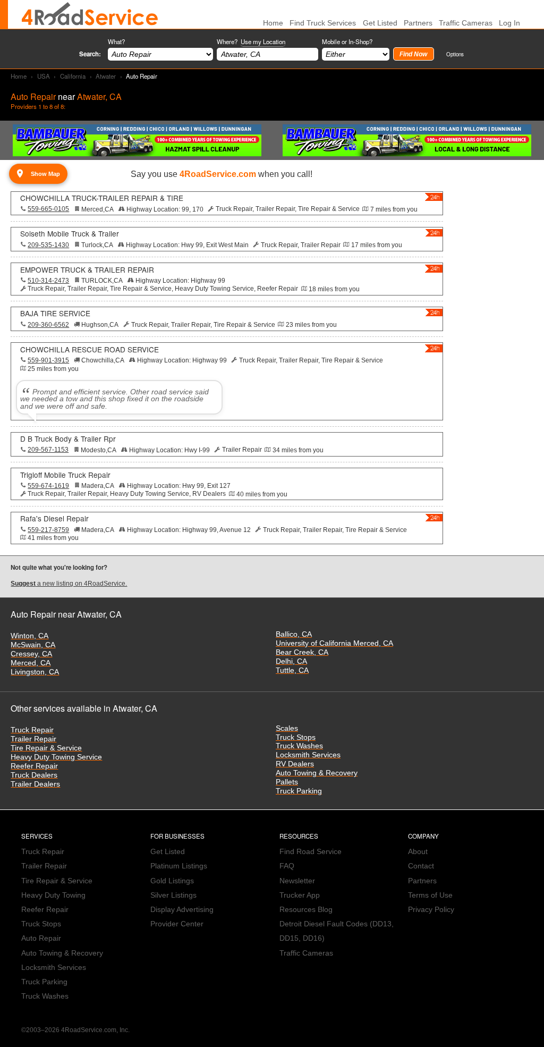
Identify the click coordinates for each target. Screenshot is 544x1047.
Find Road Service (310, 852)
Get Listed (380, 23)
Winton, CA (29, 636)
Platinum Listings (178, 866)
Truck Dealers (34, 775)
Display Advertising (182, 910)
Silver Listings (173, 895)
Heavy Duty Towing (53, 895)
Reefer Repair (34, 766)
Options (455, 53)
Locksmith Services (308, 755)
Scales (287, 728)
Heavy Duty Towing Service (56, 757)
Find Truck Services (323, 23)
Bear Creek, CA (302, 652)
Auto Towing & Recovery (317, 773)
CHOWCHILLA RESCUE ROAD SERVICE (89, 349)
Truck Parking (299, 791)
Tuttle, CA (292, 670)
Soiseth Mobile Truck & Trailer (69, 233)
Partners (418, 23)
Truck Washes (299, 746)
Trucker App (299, 895)
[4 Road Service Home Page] (90, 14)
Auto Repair (41, 938)
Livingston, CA (35, 672)
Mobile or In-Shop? (347, 41)
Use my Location (263, 41)
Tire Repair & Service (46, 748)
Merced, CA (30, 663)
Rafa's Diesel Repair (54, 518)
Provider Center (176, 924)
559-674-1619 (48, 486)
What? (116, 41)
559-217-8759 (48, 530)
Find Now (413, 54)
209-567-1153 (48, 449)
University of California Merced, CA (334, 643)
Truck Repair (32, 730)
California (73, 76)
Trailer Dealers (35, 784)
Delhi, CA (291, 661)
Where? (251, 41)
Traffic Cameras (465, 23)
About (418, 852)
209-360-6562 (48, 325)
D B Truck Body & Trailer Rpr (68, 438)
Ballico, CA (294, 634)
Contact (421, 866)
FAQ (286, 866)
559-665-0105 (48, 209)
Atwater (106, 76)
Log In (509, 23)
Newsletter (297, 881)
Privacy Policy (431, 910)
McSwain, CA (33, 645)
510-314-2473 (48, 280)
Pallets (287, 782)
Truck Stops (296, 737)
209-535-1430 (48, 245)
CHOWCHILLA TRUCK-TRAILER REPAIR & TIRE (101, 197)
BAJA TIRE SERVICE (55, 313)
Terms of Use (430, 895)
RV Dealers (295, 764)
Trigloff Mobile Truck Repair (65, 474)
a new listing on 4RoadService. (69, 583)
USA (43, 76)
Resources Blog (306, 910)
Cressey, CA (31, 654)
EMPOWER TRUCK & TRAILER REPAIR (87, 269)
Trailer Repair (33, 739)
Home (19, 76)
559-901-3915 (48, 360)
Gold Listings (172, 881)
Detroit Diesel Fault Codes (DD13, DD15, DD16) (336, 931)
